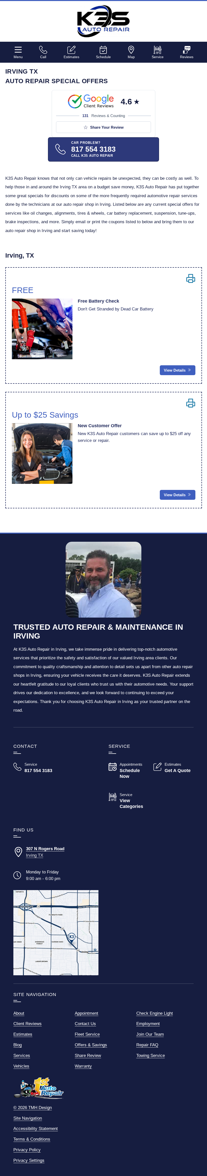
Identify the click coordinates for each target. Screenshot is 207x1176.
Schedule (103, 57)
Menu (18, 57)
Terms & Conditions (31, 1139)
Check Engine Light (154, 1013)
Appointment (86, 1013)
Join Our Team (150, 1034)
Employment (148, 1023)
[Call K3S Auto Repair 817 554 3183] (33, 767)
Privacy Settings (28, 1160)
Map (131, 57)
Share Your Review (107, 127)
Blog (17, 1044)
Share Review (88, 1055)
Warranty (83, 1066)
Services (21, 1055)
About (18, 1013)
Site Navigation (27, 1118)
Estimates (71, 57)
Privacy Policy (27, 1149)
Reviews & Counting (103, 116)
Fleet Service (87, 1034)
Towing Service (150, 1055)
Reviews (186, 57)
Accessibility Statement (35, 1128)
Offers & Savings (91, 1044)
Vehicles (21, 1066)
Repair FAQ (147, 1044)
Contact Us (85, 1023)
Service (158, 57)
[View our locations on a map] (55, 932)
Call (43, 57)
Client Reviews (27, 1023)
